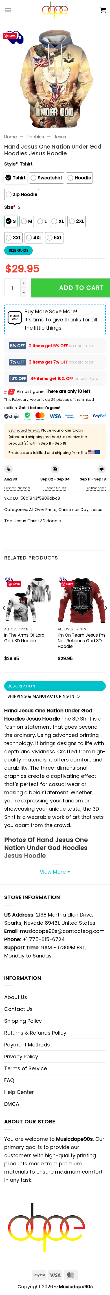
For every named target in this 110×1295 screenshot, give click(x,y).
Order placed (17, 488)
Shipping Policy (23, 1020)
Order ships (54, 488)
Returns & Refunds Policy (35, 1032)
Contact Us (18, 1009)
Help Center (19, 1092)
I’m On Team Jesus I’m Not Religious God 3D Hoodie (81, 640)
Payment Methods (27, 1044)
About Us (15, 997)
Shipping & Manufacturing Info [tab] (43, 696)
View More (53, 871)
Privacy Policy (21, 1056)
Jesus (60, 137)
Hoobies (35, 137)
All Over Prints (42, 509)
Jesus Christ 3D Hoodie (37, 521)
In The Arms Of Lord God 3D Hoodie (24, 638)
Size (10, 207)
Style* (11, 164)
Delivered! (96, 488)
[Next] (105, 619)
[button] (8, 10)
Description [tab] (21, 686)
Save (12, 36)
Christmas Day (73, 509)
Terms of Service (25, 1068)
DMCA (11, 1103)
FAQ (9, 1080)
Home (10, 137)
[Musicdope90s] (55, 10)
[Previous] (4, 619)
